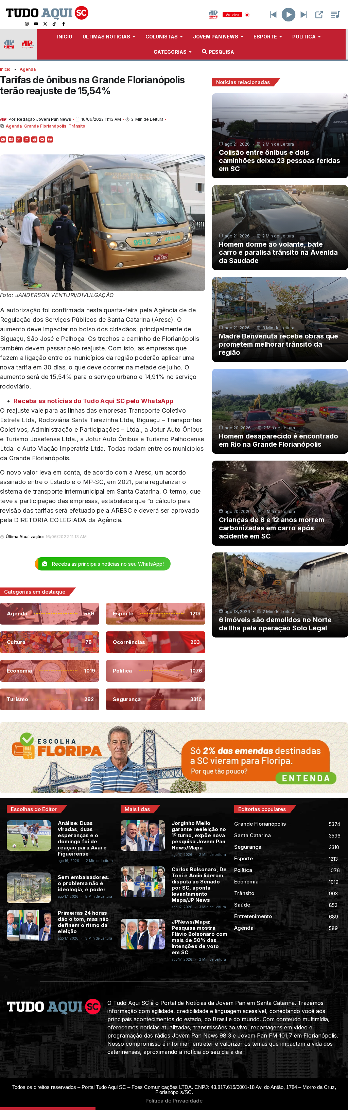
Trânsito (77, 126)
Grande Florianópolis (45, 126)
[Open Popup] (319, 15)
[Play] (288, 14)
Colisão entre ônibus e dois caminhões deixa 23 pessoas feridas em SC (279, 160)
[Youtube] (36, 24)
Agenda (28, 69)
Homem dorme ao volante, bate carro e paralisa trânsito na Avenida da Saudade (278, 252)
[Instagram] (27, 24)
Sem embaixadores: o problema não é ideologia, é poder (83, 883)
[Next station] (273, 15)
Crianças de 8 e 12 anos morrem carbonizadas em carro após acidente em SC (271, 528)
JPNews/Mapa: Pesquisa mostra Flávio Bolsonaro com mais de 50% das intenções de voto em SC (199, 937)
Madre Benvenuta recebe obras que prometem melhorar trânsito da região (278, 344)
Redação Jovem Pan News (44, 119)
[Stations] (335, 15)
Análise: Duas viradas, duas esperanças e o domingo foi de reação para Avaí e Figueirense (82, 838)
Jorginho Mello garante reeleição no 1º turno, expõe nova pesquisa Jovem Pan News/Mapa (199, 835)
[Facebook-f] (64, 24)
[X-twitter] (45, 24)
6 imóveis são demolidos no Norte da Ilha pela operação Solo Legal (275, 624)
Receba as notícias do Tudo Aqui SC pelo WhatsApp (93, 400)
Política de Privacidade (174, 1100)
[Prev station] (304, 15)
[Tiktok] (54, 24)
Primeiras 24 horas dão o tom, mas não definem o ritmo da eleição (83, 922)
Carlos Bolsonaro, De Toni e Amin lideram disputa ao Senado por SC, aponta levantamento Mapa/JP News (199, 884)
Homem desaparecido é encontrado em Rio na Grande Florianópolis (278, 440)
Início (5, 69)
